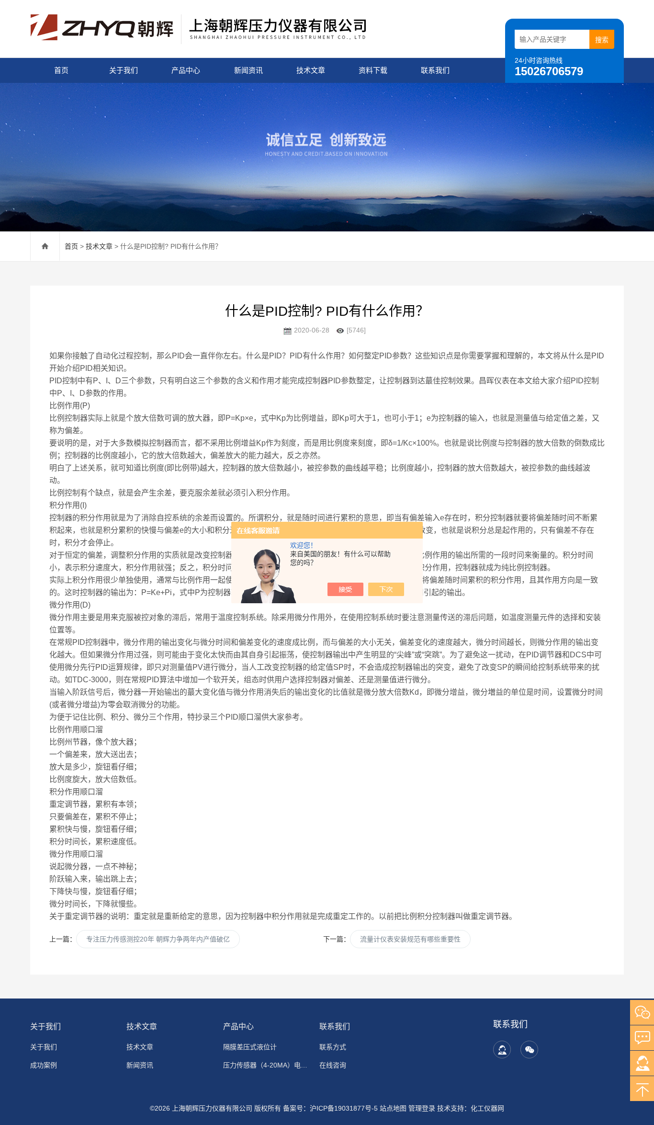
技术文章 (310, 70)
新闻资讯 (248, 70)
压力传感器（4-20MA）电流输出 (265, 1065)
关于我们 (123, 70)
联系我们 (435, 70)
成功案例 (43, 1065)
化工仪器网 (487, 1108)
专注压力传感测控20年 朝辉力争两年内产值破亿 (158, 939)
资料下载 (373, 70)
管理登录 (421, 1108)
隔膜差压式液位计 (250, 1047)
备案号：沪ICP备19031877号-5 (330, 1108)
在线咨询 (332, 1065)
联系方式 (332, 1047)
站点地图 (393, 1108)
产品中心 (185, 70)
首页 (61, 70)
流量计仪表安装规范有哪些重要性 (410, 939)
